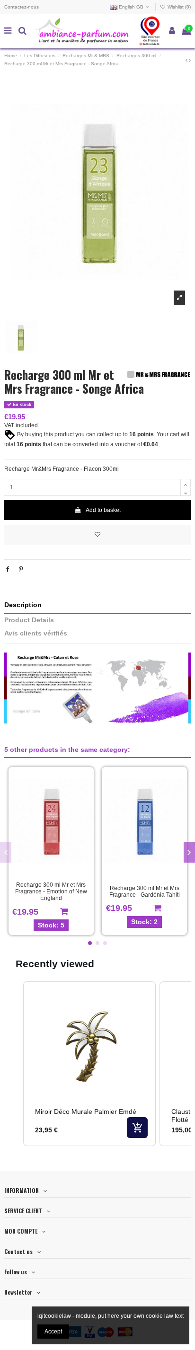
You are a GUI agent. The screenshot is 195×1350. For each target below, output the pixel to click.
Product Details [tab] (29, 620)
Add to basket (103, 510)
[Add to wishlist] (97, 535)
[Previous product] (187, 60)
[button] (90, 943)
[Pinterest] (21, 569)
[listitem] (89, 1063)
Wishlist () (178, 6)
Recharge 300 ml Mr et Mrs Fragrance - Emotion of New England (51, 892)
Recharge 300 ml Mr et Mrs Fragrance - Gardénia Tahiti (144, 891)
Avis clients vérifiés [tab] (35, 633)
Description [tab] (23, 605)
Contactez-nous (21, 6)
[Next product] (190, 60)
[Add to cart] (137, 1127)
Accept (53, 1331)
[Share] (7, 569)
